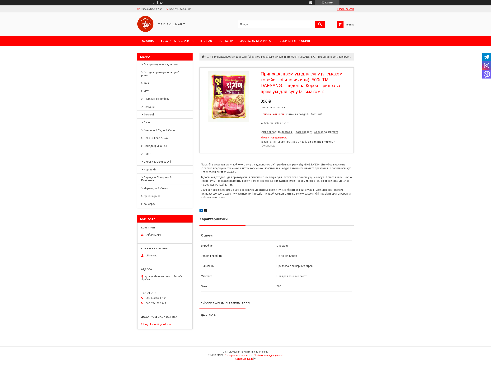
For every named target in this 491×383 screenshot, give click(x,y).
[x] (205, 211)
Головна (147, 40)
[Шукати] (320, 24)
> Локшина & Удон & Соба (158, 130)
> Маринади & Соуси (154, 188)
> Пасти (146, 153)
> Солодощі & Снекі (154, 145)
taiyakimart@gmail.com (158, 323)
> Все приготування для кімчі (159, 64)
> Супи (145, 122)
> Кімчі (145, 83)
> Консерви (148, 203)
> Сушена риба (151, 196)
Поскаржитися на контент (238, 355)
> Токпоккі (147, 114)
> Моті (145, 90)
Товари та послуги (175, 40)
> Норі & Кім (149, 169)
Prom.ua (263, 351)
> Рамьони (148, 106)
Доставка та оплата (255, 40)
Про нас (206, 40)
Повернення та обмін (294, 40)
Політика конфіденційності (268, 355)
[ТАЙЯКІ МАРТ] (145, 31)
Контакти (226, 40)
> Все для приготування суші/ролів (160, 74)
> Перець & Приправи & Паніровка (156, 179)
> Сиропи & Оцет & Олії (156, 161)
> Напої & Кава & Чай (154, 138)
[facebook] (201, 211)
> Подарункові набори (155, 98)
